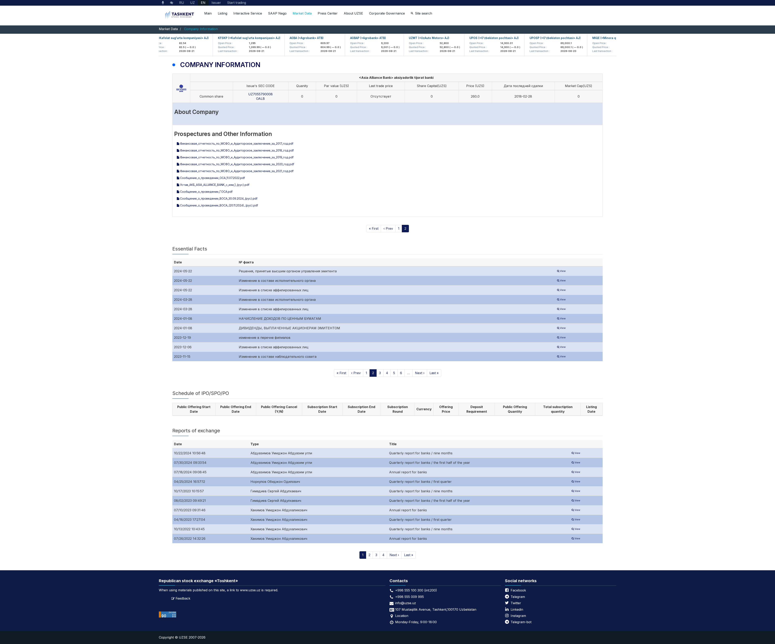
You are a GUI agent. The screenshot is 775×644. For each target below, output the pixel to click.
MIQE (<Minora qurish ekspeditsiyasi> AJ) (608, 38)
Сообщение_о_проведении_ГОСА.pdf (205, 191)
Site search (423, 13)
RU (181, 3)
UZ (192, 3)
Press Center (328, 13)
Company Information (201, 29)
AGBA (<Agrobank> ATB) (293, 38)
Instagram (518, 616)
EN (203, 3)
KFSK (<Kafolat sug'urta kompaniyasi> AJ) (164, 38)
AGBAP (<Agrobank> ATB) (354, 38)
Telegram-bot (521, 622)
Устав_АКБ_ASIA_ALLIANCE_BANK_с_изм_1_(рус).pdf (214, 184)
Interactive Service (247, 13)
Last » (434, 373)
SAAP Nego (277, 13)
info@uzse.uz (405, 603)
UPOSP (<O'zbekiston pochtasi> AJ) (541, 38)
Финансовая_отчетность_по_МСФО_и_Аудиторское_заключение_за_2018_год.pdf (236, 150)
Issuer (216, 3)
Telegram (518, 597)
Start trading (236, 3)
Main (208, 13)
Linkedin (517, 609)
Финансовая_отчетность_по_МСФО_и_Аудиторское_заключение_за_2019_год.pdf (236, 157)
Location (401, 616)
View (562, 271)
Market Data (302, 13)
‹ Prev (388, 228)
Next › (419, 373)
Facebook (518, 590)
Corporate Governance (387, 13)
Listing (222, 13)
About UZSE (353, 13)
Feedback (183, 598)
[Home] (180, 15)
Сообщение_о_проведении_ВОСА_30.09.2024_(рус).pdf (218, 198)
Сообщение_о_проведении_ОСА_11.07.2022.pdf (212, 178)
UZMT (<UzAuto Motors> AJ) (415, 38)
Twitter (516, 603)
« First (373, 228)
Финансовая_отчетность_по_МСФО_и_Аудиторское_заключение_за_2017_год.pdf (236, 143)
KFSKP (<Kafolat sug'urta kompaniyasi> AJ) (235, 38)
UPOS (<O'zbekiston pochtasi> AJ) (480, 38)
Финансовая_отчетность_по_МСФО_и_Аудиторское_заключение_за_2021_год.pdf (236, 171)
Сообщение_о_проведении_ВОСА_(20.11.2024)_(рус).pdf (218, 205)
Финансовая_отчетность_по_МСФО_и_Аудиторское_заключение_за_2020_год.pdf (236, 164)
